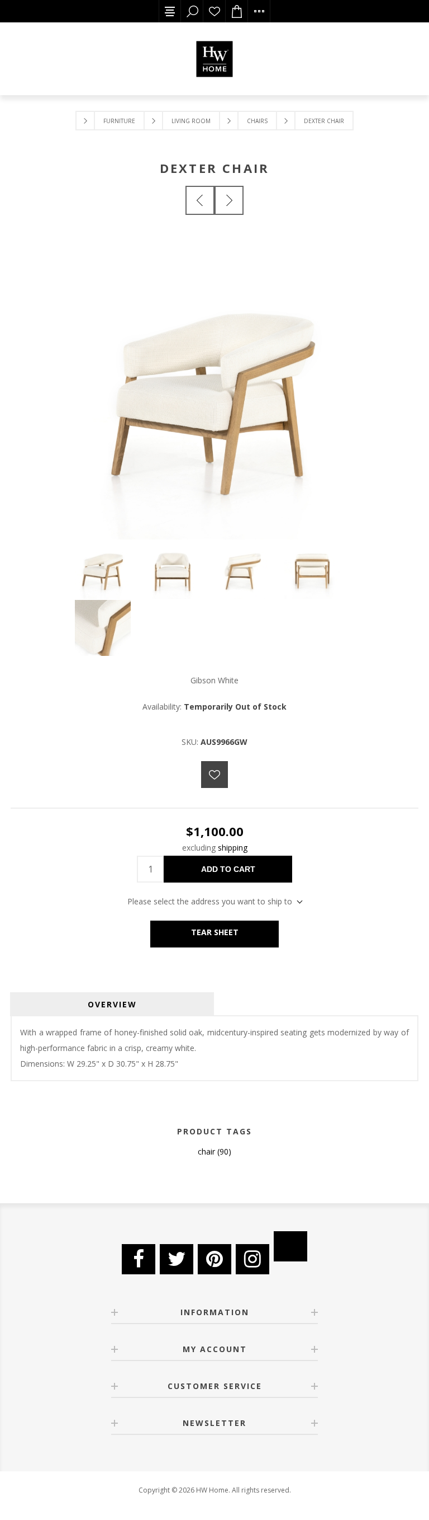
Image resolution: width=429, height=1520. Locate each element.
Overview (112, 1004)
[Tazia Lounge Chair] (229, 200)
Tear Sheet (215, 932)
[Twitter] (176, 1259)
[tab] (112, 1004)
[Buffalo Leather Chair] (199, 200)
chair (206, 1151)
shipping (232, 847)
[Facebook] (138, 1259)
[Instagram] (252, 1259)
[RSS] (290, 1246)
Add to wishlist (214, 774)
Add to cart (228, 869)
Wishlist (214, 11)
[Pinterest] (214, 1259)
